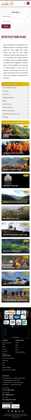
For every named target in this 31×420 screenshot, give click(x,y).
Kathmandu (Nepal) (18, 382)
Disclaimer (5, 117)
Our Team (5, 91)
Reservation (5, 360)
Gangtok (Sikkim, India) (16, 384)
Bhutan (17, 342)
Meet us (5, 100)
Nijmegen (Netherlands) (19, 378)
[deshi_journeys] (15, 406)
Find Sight (6, 26)
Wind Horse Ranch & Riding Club (5, 332)
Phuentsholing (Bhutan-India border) (11, 380)
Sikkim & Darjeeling (20, 352)
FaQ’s (3, 362)
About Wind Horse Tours (9, 87)
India (17, 347)
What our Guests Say (8, 110)
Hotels (3, 365)
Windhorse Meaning (8, 97)
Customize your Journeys (8, 358)
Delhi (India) (5, 384)
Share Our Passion (8, 107)
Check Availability (6, 367)
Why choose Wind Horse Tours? (11, 114)
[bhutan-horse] (6, 406)
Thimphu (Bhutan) (7, 382)
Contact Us (6, 94)
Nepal (17, 345)
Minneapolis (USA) (7, 378)
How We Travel (7, 104)
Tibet (17, 349)
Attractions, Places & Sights (9, 370)
